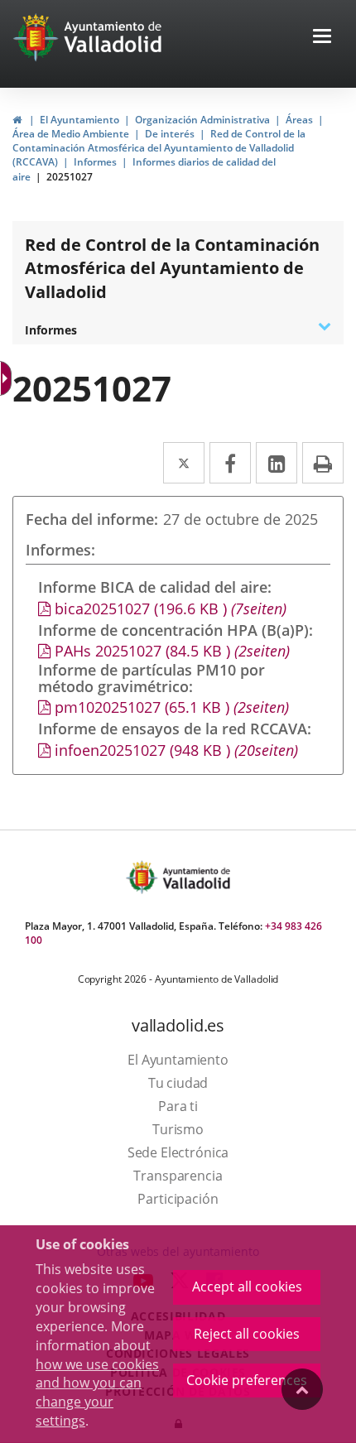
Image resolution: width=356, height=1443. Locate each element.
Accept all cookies (247, 1286)
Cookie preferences (246, 1380)
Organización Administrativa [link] (202, 120)
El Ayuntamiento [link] (79, 120)
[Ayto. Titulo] (195, 877)
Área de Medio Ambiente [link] (70, 134)
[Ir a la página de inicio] (37, 37)
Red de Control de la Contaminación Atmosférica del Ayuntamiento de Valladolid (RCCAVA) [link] (158, 148)
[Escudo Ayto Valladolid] (143, 877)
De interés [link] (170, 134)
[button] (322, 38)
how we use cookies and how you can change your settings (97, 1393)
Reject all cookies (247, 1334)
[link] (17, 120)
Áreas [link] (299, 120)
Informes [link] (95, 162)
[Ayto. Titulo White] (113, 37)
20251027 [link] (69, 177)
